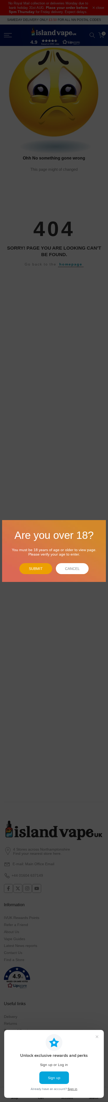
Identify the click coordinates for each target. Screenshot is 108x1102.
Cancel (72, 569)
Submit (36, 569)
